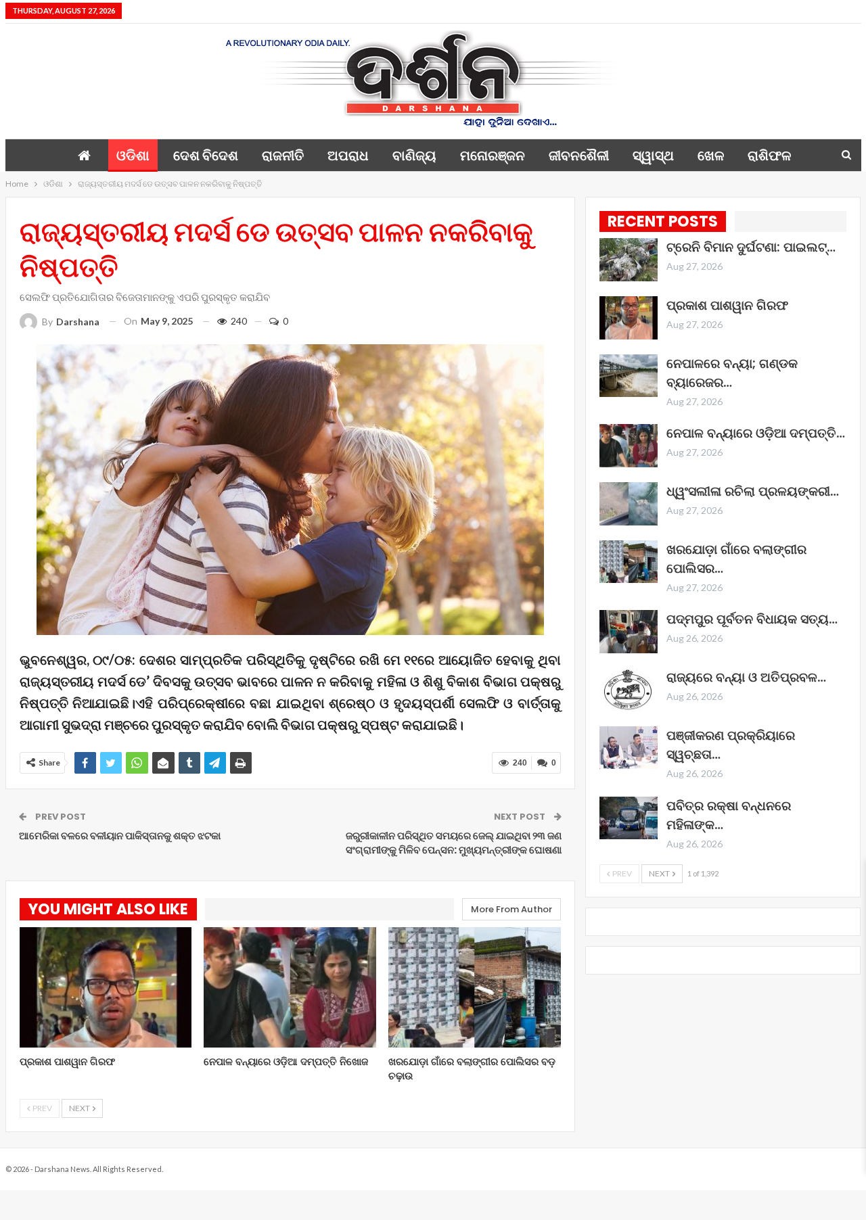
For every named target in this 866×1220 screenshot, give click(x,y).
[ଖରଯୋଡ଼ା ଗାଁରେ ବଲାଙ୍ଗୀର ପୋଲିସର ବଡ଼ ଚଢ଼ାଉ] (474, 987)
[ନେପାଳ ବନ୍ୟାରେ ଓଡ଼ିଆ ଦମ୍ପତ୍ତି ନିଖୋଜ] (290, 987)
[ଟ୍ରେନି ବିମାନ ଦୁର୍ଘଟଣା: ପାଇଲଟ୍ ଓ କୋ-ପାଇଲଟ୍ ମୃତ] (628, 259)
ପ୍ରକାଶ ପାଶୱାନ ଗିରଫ (727, 305)
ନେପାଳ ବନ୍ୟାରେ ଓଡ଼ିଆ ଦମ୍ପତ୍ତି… (755, 433)
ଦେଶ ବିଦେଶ (205, 155)
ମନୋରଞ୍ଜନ (492, 155)
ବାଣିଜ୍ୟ (414, 155)
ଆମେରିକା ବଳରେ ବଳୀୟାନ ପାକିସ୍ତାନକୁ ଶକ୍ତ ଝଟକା (120, 835)
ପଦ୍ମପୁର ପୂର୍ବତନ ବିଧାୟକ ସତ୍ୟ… (752, 619)
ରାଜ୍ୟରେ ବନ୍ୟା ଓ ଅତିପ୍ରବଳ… (746, 677)
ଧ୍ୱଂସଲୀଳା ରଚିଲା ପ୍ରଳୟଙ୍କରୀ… (752, 491)
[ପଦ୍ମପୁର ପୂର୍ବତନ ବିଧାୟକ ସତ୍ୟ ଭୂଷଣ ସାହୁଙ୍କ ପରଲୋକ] (628, 631)
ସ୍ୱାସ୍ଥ (653, 155)
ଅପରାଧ (348, 155)
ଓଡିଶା (133, 155)
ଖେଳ (711, 155)
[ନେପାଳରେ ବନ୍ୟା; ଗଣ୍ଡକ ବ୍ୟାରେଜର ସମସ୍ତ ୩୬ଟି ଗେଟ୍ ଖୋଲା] (628, 376)
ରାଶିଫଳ (769, 155)
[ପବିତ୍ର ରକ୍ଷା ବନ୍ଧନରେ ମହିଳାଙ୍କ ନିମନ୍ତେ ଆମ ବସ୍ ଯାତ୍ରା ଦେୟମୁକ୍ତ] (628, 818)
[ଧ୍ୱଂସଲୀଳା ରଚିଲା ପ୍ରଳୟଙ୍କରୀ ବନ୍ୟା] (628, 503)
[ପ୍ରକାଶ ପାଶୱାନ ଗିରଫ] (106, 987)
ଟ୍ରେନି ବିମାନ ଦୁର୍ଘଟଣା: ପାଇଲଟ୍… (751, 247)
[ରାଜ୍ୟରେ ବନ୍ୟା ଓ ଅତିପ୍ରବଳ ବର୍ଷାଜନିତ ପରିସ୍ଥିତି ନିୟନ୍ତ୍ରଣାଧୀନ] (628, 689)
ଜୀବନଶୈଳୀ (579, 155)
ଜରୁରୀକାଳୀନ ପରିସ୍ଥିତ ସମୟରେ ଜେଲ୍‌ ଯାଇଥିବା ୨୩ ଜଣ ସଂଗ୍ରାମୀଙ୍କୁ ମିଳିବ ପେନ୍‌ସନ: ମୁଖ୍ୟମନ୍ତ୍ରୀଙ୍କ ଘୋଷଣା (454, 842)
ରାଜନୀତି (283, 155)
